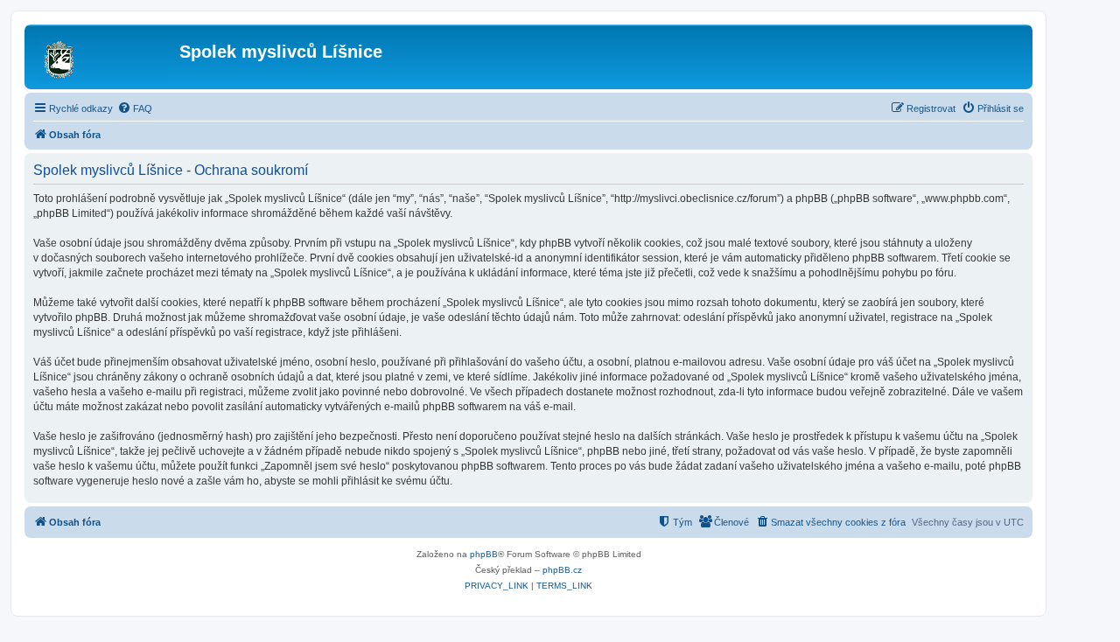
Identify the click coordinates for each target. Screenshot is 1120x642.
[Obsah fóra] (104, 57)
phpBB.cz (562, 570)
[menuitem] (134, 108)
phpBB (484, 554)
